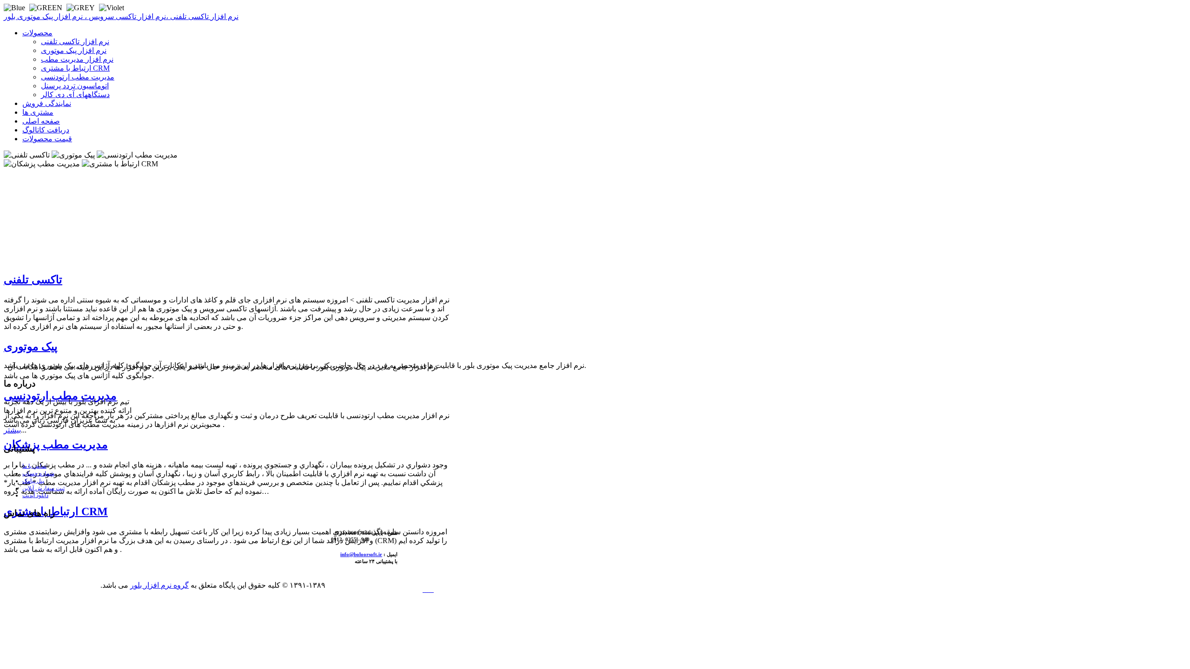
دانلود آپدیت (35, 495)
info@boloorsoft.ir (361, 554)
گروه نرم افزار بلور (159, 585)
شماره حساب (38, 473)
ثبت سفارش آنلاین (43, 488)
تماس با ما (34, 466)
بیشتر (12, 430)
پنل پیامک (33, 481)
